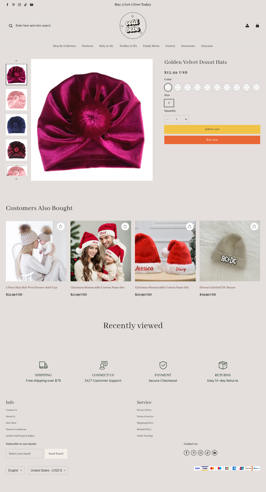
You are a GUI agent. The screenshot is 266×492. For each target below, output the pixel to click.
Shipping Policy (145, 423)
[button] (168, 87)
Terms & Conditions (16, 429)
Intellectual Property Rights (20, 435)
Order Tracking (145, 435)
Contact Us (11, 410)
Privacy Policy (144, 410)
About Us (10, 416)
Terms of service (145, 416)
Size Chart (11, 423)
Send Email (56, 453)
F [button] (169, 103)
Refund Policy (144, 429)
